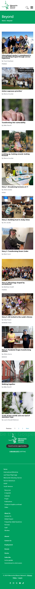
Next (27, 428)
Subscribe (7, 557)
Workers (7, 530)
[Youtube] (20, 583)
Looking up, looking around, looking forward (16, 154)
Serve (5, 469)
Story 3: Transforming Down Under (15, 251)
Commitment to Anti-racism (13, 563)
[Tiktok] (24, 583)
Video (6, 507)
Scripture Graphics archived (13, 504)
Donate (6, 549)
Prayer (6, 499)
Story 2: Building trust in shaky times (16, 220)
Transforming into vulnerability (13, 123)
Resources (7, 490)
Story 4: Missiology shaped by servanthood (13, 283)
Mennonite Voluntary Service (13, 478)
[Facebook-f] (11, 583)
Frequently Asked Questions (13, 522)
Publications (8, 501)
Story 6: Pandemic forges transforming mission (16, 350)
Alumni (6, 536)
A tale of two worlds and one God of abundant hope (16, 416)
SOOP (5, 483)
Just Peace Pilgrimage (10, 475)
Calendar (7, 496)
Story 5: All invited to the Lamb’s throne (17, 317)
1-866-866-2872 (14, 451)
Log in (20, 578)
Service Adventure (9, 481)
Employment (8, 545)
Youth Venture (8, 486)
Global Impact (8, 519)
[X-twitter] (17, 583)
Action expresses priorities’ (12, 91)
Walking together (8, 384)
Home (4, 20)
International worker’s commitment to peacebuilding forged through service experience (16, 57)
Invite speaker (8, 560)
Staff (5, 527)
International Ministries (11, 472)
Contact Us (7, 516)
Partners (7, 525)
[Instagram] (14, 583)
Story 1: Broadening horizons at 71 (15, 187)
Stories (6, 553)
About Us (7, 513)
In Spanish (7, 493)
